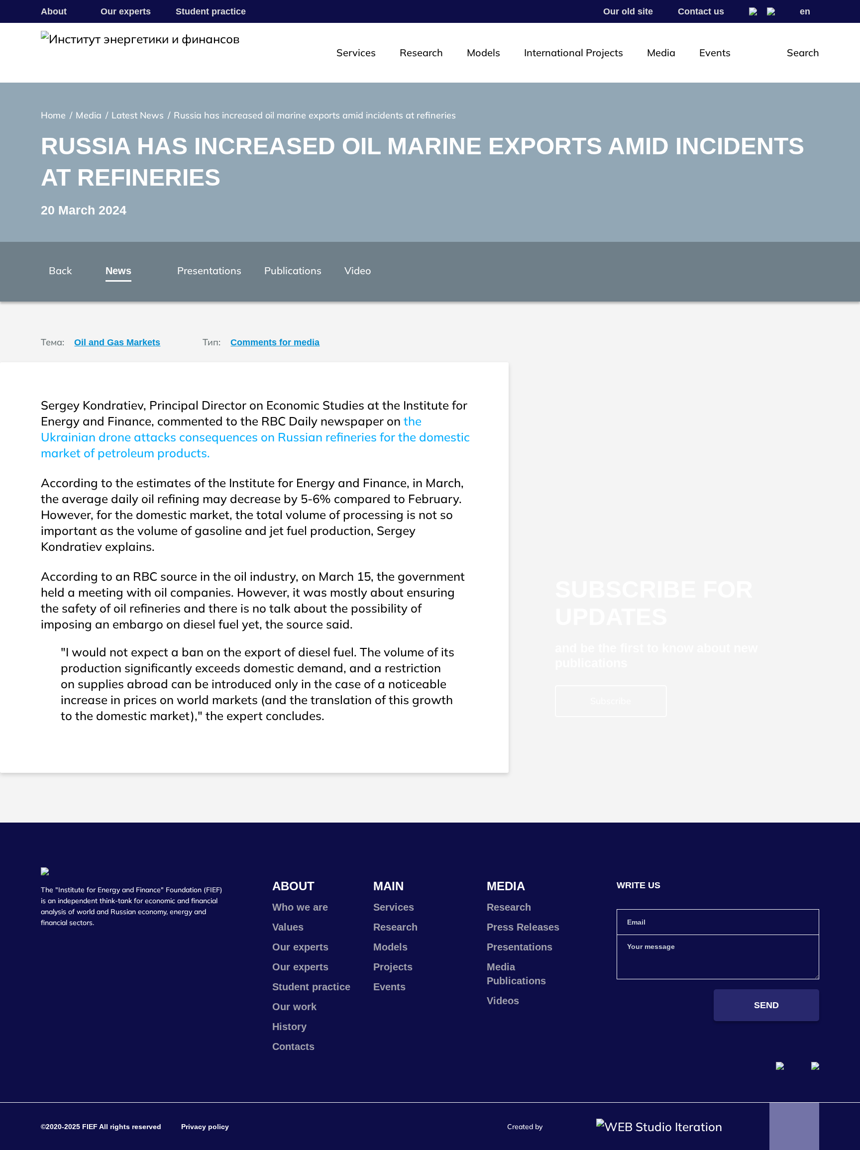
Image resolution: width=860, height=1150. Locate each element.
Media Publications (516, 973)
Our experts (126, 11)
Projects (393, 966)
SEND (766, 1005)
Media (661, 52)
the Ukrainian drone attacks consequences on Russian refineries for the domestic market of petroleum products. (255, 437)
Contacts (293, 1046)
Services (356, 52)
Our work (294, 1006)
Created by (524, 1126)
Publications (293, 270)
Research (421, 52)
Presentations (209, 270)
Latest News (137, 115)
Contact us (701, 11)
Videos (503, 1000)
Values (288, 927)
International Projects (573, 52)
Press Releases (523, 927)
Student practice (211, 11)
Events (715, 52)
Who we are (300, 907)
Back (60, 270)
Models (483, 52)
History (289, 1026)
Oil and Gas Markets (117, 342)
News (118, 270)
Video (357, 270)
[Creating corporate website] (659, 1127)
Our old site (628, 11)
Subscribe (610, 701)
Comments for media (275, 342)
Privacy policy (205, 1127)
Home (53, 115)
